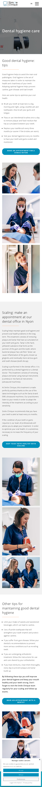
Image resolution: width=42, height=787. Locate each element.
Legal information (16, 783)
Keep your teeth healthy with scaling (21, 445)
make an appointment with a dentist (21, 701)
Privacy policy (27, 783)
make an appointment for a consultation (21, 152)
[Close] (40, 759)
